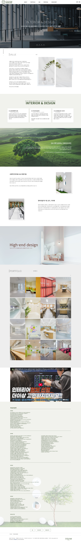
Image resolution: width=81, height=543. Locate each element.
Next (77, 26)
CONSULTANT (54, 2)
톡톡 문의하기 (47, 530)
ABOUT (25, 2)
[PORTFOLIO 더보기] (70, 275)
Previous (4, 26)
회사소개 (11, 534)
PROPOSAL (46, 2)
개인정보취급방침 (15, 534)
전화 (32, 530)
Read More (40, 30)
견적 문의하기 (39, 530)
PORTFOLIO (32, 2)
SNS (39, 2)
